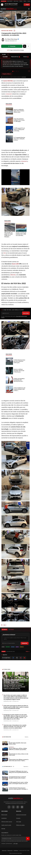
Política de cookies (20, 825)
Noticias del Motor (6, 30)
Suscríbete (26, 313)
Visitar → (28, 651)
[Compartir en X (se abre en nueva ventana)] (24, 46)
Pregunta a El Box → (7, 73)
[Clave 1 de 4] (12, 71)
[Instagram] (17, 807)
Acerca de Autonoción (21, 815)
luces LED (15, 264)
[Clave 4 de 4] (18, 71)
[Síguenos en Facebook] (13, 658)
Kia (4, 625)
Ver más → (27, 737)
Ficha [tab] (25, 56)
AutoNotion (4, 818)
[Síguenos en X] (17, 658)
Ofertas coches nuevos (6, 822)
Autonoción (4, 851)
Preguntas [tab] (15, 56)
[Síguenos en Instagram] (20, 658)
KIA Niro (10, 81)
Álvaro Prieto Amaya (12, 39)
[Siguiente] (29, 71)
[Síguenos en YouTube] (24, 658)
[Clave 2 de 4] (14, 71)
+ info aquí (15, 844)
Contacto (18, 818)
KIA (4, 253)
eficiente (12, 275)
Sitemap (3, 829)
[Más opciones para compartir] (28, 46)
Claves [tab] (5, 56)
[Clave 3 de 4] (16, 71)
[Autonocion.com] (9, 8)
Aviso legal (18, 822)
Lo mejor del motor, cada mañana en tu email (13, 310)
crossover (9, 94)
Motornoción (4, 815)
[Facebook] (9, 807)
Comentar (24, 643)
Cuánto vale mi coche (6, 825)
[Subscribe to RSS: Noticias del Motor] (14, 30)
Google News (7, 658)
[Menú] (29, 9)
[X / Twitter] (13, 807)
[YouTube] (22, 807)
